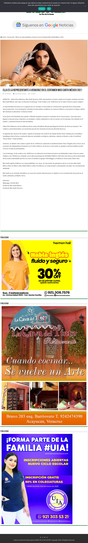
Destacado (10, 37)
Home (4, 37)
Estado (24, 94)
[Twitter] (45, 537)
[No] (85, 6)
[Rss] (41, 537)
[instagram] (47, 537)
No (49, 9)
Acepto (42, 9)
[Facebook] (42, 537)
